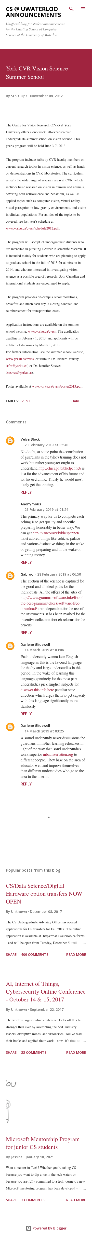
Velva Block (30, 439)
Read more (76, 954)
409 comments (34, 954)
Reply (26, 492)
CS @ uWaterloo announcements (33, 12)
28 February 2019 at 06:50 (59, 574)
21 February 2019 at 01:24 (46, 509)
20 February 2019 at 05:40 (46, 445)
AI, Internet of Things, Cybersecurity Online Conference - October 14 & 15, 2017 (46, 991)
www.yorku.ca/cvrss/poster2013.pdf (57, 386)
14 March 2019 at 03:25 (44, 731)
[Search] (71, 9)
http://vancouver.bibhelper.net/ (56, 532)
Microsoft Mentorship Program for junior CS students (43, 1143)
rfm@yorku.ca (17, 365)
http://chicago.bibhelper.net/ (60, 468)
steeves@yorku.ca (19, 372)
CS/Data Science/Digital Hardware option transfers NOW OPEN (44, 893)
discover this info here (37, 689)
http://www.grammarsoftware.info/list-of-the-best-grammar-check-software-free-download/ (52, 603)
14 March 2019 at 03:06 (44, 650)
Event (25, 401)
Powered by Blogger (49, 1228)
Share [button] (74, 401)
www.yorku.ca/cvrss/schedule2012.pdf (32, 228)
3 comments (32, 1200)
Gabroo (27, 574)
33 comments (33, 1052)
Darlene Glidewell (35, 644)
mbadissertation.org (58, 754)
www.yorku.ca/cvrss (42, 331)
